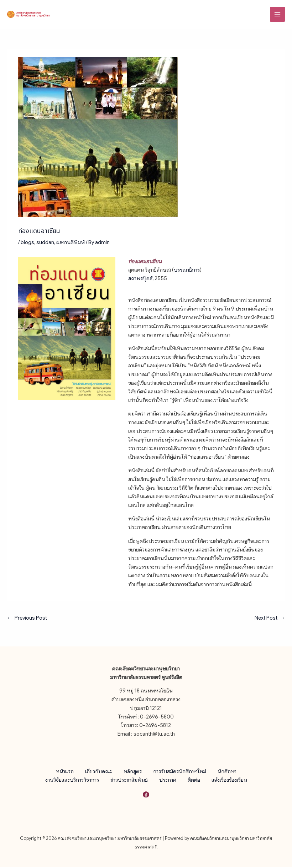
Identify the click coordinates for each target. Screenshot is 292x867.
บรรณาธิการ (187, 270)
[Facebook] (146, 794)
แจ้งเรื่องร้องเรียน (229, 780)
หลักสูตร (133, 771)
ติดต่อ (194, 780)
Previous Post (27, 618)
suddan (45, 242)
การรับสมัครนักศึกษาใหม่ (179, 771)
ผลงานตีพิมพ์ (70, 242)
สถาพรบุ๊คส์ (140, 278)
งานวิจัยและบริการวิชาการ (72, 780)
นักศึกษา (227, 771)
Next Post (269, 618)
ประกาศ (167, 780)
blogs (27, 242)
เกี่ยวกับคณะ (98, 771)
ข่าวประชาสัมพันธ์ (129, 780)
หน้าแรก (65, 771)
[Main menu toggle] (277, 14)
